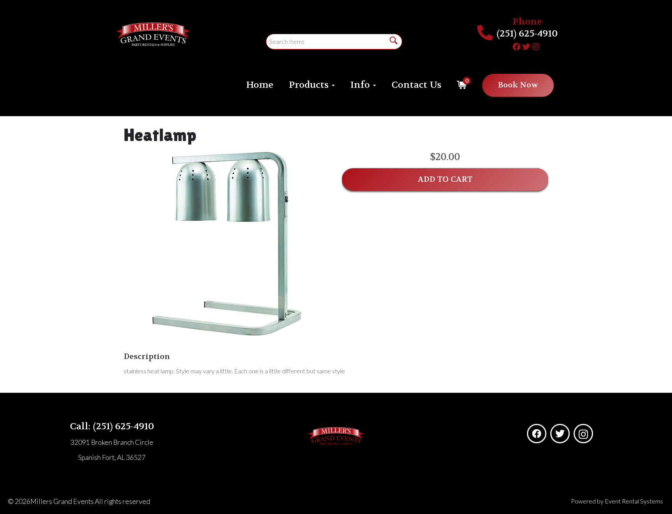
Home (259, 85)
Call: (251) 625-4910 (112, 426)
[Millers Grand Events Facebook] (516, 45)
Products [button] (310, 85)
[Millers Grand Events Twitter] (526, 45)
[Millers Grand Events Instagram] (536, 45)
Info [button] (361, 85)
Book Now (518, 85)
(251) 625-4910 (527, 34)
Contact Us (416, 85)
